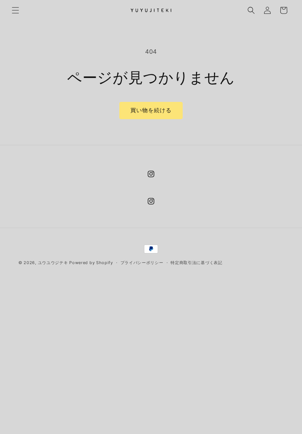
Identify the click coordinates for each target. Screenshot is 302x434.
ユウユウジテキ (53, 262)
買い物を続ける (151, 110)
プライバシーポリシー (142, 262)
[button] (15, 10)
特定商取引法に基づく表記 (196, 262)
